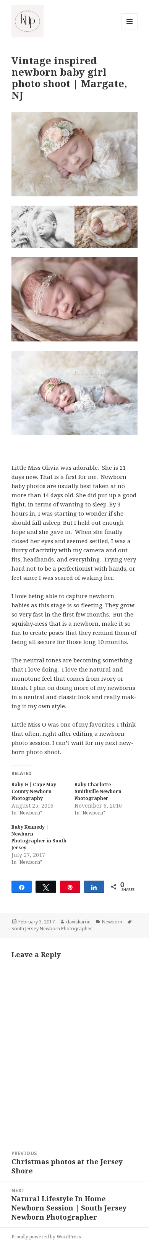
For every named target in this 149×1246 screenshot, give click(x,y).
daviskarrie (78, 921)
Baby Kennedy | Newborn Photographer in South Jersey (38, 837)
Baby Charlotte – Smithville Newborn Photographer (97, 791)
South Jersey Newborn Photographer (51, 928)
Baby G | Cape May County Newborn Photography (33, 791)
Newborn (112, 921)
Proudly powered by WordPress (46, 1236)
